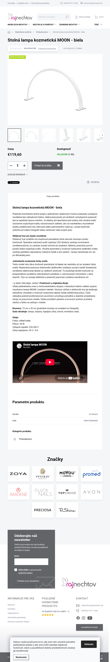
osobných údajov (25, 573)
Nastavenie (21, 657)
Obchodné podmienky (40, 3)
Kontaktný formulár (89, 627)
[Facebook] (78, 617)
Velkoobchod (13, 613)
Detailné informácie (16, 174)
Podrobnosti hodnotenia (47, 48)
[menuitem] (19, 25)
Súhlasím (88, 644)
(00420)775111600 (89, 611)
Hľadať (67, 17)
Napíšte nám (23, 3)
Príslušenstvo (25, 439)
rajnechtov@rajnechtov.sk (92, 605)
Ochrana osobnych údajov (19, 622)
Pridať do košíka (43, 165)
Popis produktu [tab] (53, 196)
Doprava (11, 605)
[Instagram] (83, 617)
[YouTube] (90, 617)
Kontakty (11, 3)
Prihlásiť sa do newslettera (28, 581)
